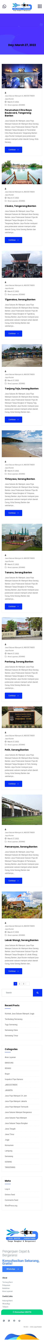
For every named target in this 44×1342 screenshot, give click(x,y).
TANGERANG (10, 1167)
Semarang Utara (11, 1030)
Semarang (9, 1156)
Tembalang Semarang (13, 1019)
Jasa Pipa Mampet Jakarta (16, 1101)
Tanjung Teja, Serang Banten (21, 388)
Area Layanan (13, 105)
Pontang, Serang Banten (19, 661)
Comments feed (11, 1200)
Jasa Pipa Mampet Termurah (16, 1107)
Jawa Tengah (10, 1129)
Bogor (7, 1074)
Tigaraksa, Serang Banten (20, 299)
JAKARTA (9, 1090)
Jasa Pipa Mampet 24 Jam (16, 1096)
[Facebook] (15, 1320)
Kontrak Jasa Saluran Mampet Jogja (19, 1014)
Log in (7, 1189)
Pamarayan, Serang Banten (21, 846)
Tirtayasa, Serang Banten (20, 479)
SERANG (22, 105)
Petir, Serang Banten (17, 749)
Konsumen (9, 1145)
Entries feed (10, 1194)
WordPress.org (11, 1205)
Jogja (7, 1140)
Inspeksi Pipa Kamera (14, 1079)
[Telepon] (10, 1320)
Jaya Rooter (38, 1327)
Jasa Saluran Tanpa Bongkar (16, 1123)
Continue (12, 150)
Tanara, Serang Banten (18, 572)
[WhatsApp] (4, 1320)
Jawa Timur (9, 1134)
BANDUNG (9, 1063)
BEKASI (8, 1068)
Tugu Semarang (11, 1025)
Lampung (8, 1151)
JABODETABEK (11, 1085)
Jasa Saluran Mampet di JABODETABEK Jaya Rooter (20, 97)
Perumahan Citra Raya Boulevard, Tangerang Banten (18, 113)
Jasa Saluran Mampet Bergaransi (18, 1112)
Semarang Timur (11, 1036)
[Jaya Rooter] (20, 1320)
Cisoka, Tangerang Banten (20, 206)
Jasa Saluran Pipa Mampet (16, 1118)
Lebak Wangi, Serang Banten (21, 940)
